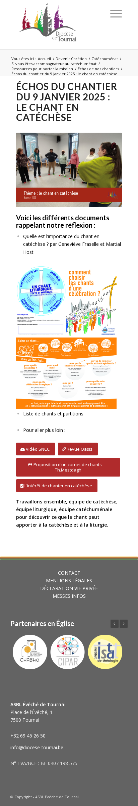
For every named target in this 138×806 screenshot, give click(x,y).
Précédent (115, 624)
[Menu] (116, 13)
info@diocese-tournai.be (36, 747)
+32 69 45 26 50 (28, 735)
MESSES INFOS (69, 596)
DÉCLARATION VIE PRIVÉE (69, 588)
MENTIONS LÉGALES (69, 580)
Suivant (124, 624)
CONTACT (69, 573)
